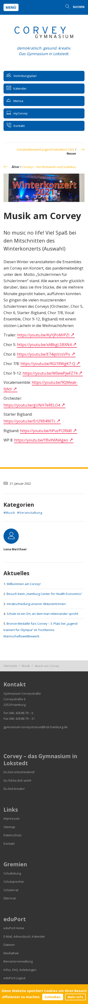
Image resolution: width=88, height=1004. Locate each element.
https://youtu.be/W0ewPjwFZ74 (50, 373)
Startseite (10, 666)
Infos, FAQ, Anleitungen (20, 970)
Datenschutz (13, 835)
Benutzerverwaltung (18, 961)
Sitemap (9, 827)
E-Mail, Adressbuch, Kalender (24, 936)
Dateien (9, 945)
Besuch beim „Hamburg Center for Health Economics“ (44, 594)
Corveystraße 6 (14, 699)
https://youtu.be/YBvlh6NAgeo (41, 440)
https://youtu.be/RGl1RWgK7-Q (47, 363)
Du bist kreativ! (14, 789)
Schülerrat (11, 890)
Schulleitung (12, 873)
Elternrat (10, 898)
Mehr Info (75, 997)
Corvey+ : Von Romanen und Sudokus (49, 167)
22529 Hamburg (15, 705)
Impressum (11, 818)
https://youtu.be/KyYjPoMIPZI (43, 335)
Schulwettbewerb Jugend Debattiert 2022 (45, 149)
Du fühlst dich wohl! (17, 780)
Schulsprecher (14, 881)
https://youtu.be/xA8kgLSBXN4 (44, 344)
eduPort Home (14, 928)
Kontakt (9, 843)
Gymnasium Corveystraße (22, 693)
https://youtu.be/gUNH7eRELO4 (32, 405)
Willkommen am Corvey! (24, 584)
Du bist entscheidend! (19, 772)
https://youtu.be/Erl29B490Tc (29, 421)
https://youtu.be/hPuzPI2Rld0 (46, 430)
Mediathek (11, 953)
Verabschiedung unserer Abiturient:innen (36, 604)
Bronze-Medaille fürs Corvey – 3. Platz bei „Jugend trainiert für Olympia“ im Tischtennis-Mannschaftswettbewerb (40, 629)
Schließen (53, 997)
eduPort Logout (14, 978)
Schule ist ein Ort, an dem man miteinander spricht (42, 614)
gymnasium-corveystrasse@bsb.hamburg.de (36, 727)
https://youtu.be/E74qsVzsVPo (43, 354)
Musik (26, 666)
